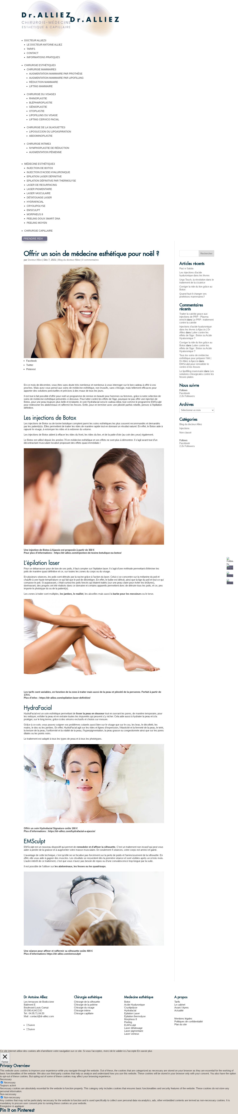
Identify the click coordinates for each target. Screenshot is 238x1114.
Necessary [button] (6, 1079)
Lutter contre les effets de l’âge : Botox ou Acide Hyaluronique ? (195, 335)
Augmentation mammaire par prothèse (55, 73)
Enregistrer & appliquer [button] (12, 1106)
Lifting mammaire (41, 86)
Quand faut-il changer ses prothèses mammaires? (193, 295)
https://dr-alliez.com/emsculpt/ (64, 953)
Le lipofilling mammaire (191, 371)
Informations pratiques (43, 57)
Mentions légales (183, 1018)
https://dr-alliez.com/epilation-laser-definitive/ (64, 697)
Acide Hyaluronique (134, 1004)
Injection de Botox (40, 168)
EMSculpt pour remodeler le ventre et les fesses (194, 365)
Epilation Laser (132, 1013)
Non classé (185, 432)
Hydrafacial (130, 1010)
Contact (32, 53)
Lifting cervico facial (44, 119)
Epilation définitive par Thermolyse (51, 180)
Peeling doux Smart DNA (43, 218)
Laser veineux (131, 1033)
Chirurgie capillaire (38, 230)
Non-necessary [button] (8, 1094)
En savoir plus (144, 1051)
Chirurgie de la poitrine (85, 1004)
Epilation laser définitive (44, 176)
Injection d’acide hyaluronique (48, 172)
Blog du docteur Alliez (69, 259)
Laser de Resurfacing (42, 184)
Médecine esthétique (39, 163)
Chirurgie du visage (41, 94)
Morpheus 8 (35, 214)
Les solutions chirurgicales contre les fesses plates (196, 374)
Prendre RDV (34, 238)
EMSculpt (33, 210)
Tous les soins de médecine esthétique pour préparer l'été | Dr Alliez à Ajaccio (195, 358)
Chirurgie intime (39, 143)
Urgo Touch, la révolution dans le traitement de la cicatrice (196, 281)
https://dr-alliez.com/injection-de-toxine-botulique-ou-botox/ (87, 552)
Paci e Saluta (186, 268)
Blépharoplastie (40, 102)
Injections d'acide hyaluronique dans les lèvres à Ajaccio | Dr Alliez (195, 329)
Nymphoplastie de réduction (49, 148)
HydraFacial (35, 201)
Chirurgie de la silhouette (46, 127)
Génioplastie (38, 106)
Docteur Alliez (35, 40)
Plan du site (180, 1024)
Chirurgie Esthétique (40, 65)
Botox (127, 1001)
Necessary (10, 1082)
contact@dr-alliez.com (42, 1016)
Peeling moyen (37, 222)
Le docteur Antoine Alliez (44, 44)
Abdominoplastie (40, 135)
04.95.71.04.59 (36, 1013)
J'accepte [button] (131, 1051)
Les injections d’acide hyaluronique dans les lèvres (194, 274)
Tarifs (31, 48)
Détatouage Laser (39, 197)
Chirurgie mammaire (41, 69)
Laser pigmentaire (39, 189)
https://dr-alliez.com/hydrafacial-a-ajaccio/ (71, 831)
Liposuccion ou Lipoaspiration (50, 131)
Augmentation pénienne (45, 152)
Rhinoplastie (38, 98)
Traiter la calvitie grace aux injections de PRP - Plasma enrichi (193, 316)
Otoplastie (36, 111)
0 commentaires (90, 259)
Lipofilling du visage (43, 115)
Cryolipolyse (36, 206)
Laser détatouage (133, 1028)
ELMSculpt (130, 1025)
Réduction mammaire (43, 82)
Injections (184, 428)
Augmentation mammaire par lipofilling (56, 77)
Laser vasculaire (39, 193)
